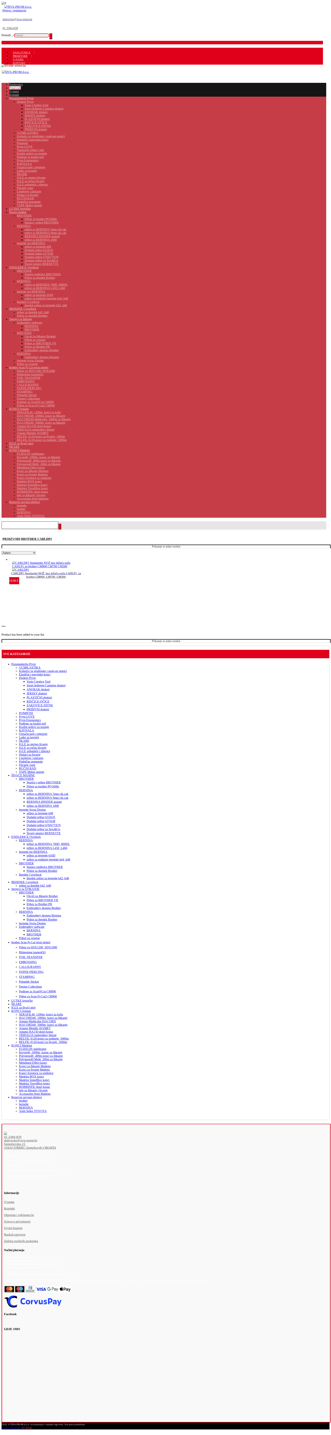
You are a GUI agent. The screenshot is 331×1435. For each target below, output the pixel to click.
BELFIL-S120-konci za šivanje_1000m (43, 1042)
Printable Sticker (29, 981)
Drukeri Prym (27, 678)
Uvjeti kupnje (13, 1228)
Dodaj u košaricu (27, 568)
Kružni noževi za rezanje (34, 727)
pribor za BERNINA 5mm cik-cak (47, 794)
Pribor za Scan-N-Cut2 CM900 (38, 996)
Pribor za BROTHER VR (42, 900)
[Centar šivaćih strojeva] (18, 6)
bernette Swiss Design (32, 809)
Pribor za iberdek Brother (42, 870)
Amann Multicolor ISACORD (37, 1021)
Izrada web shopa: (11, 1427)
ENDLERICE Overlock (26, 836)
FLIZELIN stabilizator (32, 1049)
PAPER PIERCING (31, 971)
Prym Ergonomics (30, 720)
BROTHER (26, 778)
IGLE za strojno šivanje (33, 744)
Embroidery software (31, 926)
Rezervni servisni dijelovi (26, 1097)
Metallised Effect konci (33, 1062)
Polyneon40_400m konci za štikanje (41, 1055)
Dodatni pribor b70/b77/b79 (44, 825)
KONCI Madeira (21, 1045)
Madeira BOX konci (31, 1076)
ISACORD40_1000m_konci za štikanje (43, 1017)
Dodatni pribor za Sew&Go (43, 829)
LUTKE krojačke (22, 1000)
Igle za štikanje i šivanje (33, 1090)
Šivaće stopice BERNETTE (44, 833)
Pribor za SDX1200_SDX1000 (38, 947)
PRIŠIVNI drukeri (38, 709)
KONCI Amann (21, 1011)
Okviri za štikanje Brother (42, 896)
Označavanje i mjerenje (33, 734)
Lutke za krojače (29, 737)
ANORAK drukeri (38, 689)
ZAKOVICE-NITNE (40, 705)
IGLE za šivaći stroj (23, 1007)
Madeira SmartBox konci (34, 1080)
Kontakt (9, 1208)
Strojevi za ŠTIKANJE (25, 889)
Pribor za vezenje (29, 938)
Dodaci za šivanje (29, 754)
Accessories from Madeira (35, 1093)
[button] (158, 1137)
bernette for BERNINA (33, 851)
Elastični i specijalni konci (34, 674)
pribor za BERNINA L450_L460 (47, 848)
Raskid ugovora (14, 1234)
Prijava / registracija (14, 10)
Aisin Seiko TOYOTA (33, 1111)
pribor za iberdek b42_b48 (35, 885)
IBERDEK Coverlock (24, 882)
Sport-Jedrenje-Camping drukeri (46, 685)
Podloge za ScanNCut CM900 (37, 991)
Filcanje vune (27, 765)
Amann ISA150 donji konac (36, 1031)
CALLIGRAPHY (30, 966)
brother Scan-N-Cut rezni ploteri (30, 942)
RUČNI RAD (27, 768)
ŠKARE (24, 740)
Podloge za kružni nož (32, 723)
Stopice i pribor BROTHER (44, 782)
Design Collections (30, 986)
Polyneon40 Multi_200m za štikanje (41, 1059)
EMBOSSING (28, 962)
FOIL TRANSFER (31, 957)
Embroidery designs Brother (44, 908)
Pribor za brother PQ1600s (43, 786)
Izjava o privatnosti (17, 1221)
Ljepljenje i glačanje (31, 758)
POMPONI (26, 713)
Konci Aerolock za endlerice (36, 1073)
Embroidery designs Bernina (44, 915)
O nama (9, 1202)
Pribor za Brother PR (39, 904)
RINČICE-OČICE (38, 701)
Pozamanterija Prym (23, 664)
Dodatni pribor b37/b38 (41, 821)
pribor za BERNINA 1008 (43, 805)
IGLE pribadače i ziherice (34, 751)
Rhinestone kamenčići (32, 952)
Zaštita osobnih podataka (21, 1241)
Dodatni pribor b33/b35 (41, 817)
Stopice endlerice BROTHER (45, 867)
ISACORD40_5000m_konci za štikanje (43, 1024)
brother (23, 1100)
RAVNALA (26, 730)
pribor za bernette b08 (40, 813)
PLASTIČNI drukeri (39, 697)
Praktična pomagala (31, 761)
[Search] (50, 36)
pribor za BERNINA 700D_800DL (48, 844)
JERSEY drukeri (37, 693)
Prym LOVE (27, 716)
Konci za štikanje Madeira (35, 1066)
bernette (24, 1104)
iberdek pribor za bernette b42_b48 (48, 878)
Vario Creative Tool (38, 681)
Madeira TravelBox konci (34, 1083)
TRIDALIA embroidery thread (37, 1035)
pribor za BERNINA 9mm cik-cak (47, 797)
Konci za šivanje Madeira (34, 1069)
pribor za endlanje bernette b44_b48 (48, 859)
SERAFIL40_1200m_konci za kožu (41, 1014)
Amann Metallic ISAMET (35, 1028)
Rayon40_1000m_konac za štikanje (40, 1052)
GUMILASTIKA (30, 667)
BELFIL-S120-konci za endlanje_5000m (44, 1038)
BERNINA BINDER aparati (44, 801)
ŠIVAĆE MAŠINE (23, 775)
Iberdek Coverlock (30, 874)
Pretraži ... (8, 35)
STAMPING (27, 976)
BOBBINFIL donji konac (34, 1087)
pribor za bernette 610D (41, 855)
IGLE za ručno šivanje (32, 747)
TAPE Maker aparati (31, 771)
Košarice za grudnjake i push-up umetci (43, 671)
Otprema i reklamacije (19, 1215)
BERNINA (26, 790)
